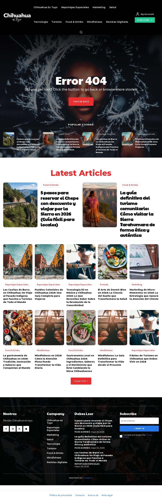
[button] (81, 32)
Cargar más (80, 381)
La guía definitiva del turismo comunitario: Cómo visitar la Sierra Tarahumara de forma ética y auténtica (68, 144)
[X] (19, 429)
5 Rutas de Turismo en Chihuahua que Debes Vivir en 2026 (144, 358)
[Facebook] (6, 429)
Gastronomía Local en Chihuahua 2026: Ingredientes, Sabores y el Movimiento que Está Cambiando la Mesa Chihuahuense (80, 363)
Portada (104, 284)
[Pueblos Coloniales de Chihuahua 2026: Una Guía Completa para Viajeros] (127, 139)
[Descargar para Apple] (26, 429)
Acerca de (93, 495)
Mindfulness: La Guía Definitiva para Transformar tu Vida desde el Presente (111, 360)
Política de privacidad (61, 495)
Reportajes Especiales (106, 134)
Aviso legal (107, 495)
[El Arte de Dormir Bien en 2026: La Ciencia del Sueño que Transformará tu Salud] (112, 261)
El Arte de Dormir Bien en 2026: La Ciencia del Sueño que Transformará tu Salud (112, 294)
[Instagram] (13, 429)
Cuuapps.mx (88, 478)
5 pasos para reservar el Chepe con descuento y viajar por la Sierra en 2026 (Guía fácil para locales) (28, 144)
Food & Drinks (24, 134)
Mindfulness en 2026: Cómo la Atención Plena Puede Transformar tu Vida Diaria (48, 361)
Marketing (137, 284)
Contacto (80, 495)
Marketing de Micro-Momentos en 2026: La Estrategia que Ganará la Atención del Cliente (144, 294)
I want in (139, 428)
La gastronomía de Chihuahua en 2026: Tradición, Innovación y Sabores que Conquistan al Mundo (17, 361)
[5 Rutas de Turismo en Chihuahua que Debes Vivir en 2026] (144, 327)
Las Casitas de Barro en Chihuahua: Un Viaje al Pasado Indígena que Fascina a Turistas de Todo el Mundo (107, 146)
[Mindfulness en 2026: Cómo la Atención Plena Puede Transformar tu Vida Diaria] (49, 327)
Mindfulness (43, 350)
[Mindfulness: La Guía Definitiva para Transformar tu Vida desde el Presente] (112, 327)
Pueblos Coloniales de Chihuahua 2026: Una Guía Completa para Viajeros (147, 143)
